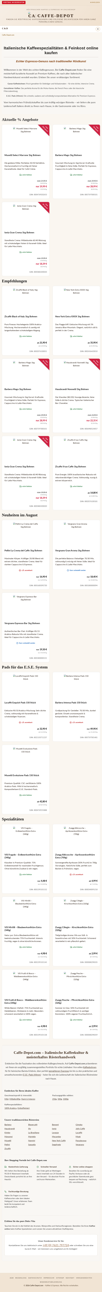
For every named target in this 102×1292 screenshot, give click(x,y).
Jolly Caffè (80, 1129)
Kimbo (7, 1133)
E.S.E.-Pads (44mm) (32, 1075)
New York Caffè (59, 1141)
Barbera (7, 1125)
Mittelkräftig (14, 1099)
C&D (5, 28)
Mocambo (56, 1137)
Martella (32, 1137)
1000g (65, 1099)
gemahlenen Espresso (59, 1071)
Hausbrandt (9, 1129)
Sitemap (60, 1278)
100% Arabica (10, 1108)
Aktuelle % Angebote (20, 119)
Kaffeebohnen (89, 1067)
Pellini (7, 1145)
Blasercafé (32, 1125)
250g (54, 1099)
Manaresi (8, 1137)
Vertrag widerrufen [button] (13, 2)
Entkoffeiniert (24, 1108)
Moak (78, 1137)
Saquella (32, 1145)
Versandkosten (84, 1278)
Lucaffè (79, 1133)
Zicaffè (7, 1149)
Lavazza (55, 1133)
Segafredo (56, 1145)
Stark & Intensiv (28, 1099)
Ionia (54, 1129)
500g (60, 1099)
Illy (29, 1129)
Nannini (31, 1141)
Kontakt (70, 1278)
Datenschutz (35, 1278)
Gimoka (79, 1125)
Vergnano (80, 1145)
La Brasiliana (33, 1133)
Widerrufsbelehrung (51, 1282)
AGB (12, 1278)
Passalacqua (81, 1141)
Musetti (7, 1141)
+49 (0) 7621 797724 (56, 1245)
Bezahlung (21, 1278)
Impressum (49, 1278)
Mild (6, 1099)
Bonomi (55, 1125)
